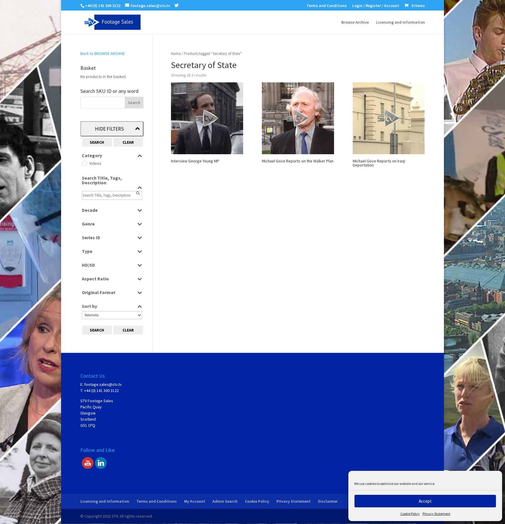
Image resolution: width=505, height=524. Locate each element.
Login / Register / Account (375, 6)
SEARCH (97, 142)
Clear (128, 142)
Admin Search (225, 501)
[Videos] (84, 163)
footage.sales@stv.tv (103, 384)
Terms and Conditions (327, 6)
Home (176, 53)
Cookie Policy (410, 513)
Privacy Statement (436, 513)
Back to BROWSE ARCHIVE (102, 53)
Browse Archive (355, 22)
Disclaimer (328, 501)
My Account (194, 501)
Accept (425, 501)
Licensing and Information (400, 22)
